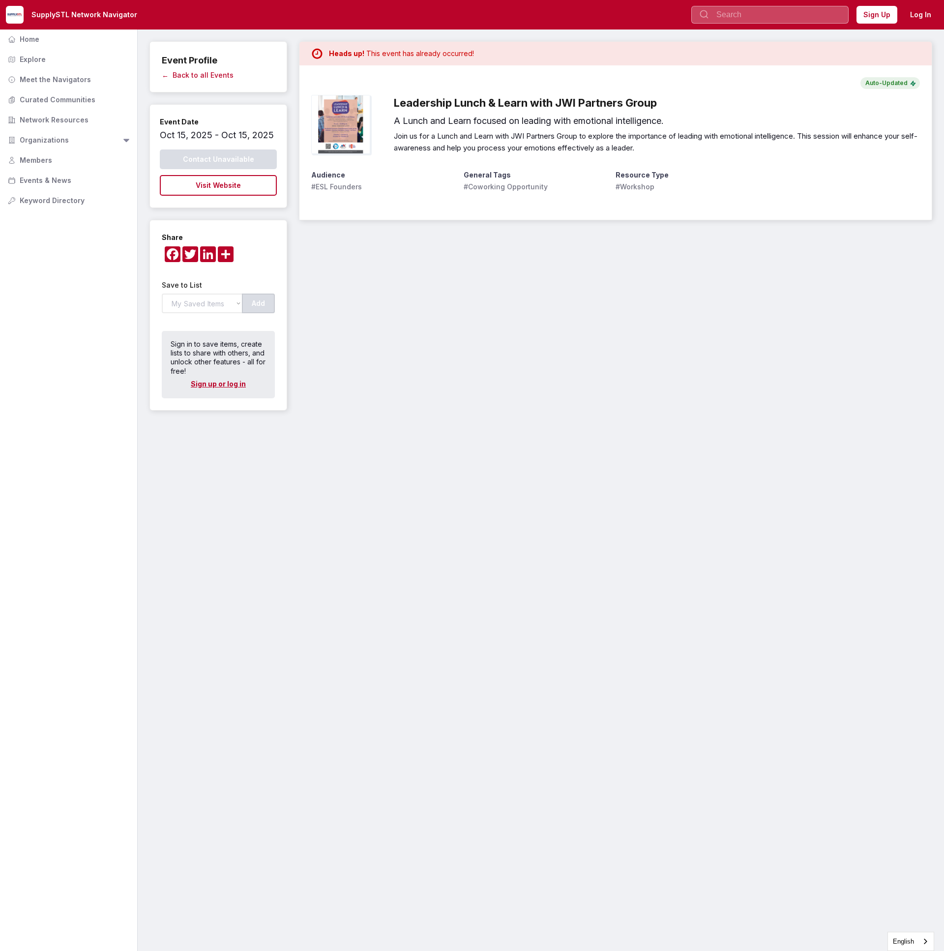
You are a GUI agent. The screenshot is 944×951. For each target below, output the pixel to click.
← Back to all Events (198, 75)
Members (29, 160)
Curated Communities (50, 99)
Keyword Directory (45, 200)
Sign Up (876, 14)
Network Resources (47, 120)
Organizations (37, 140)
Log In (920, 14)
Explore (26, 59)
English (903, 941)
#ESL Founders (336, 186)
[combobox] (910, 941)
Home (22, 39)
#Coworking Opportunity (506, 186)
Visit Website (218, 185)
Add (258, 303)
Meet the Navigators (48, 79)
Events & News (38, 180)
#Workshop (635, 186)
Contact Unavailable (218, 159)
